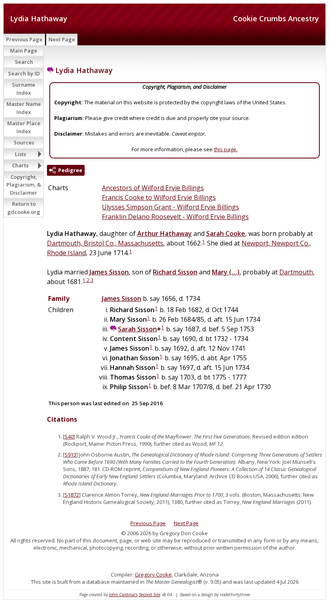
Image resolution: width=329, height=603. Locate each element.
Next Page (62, 39)
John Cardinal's (123, 594)
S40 (69, 436)
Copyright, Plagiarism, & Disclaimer (23, 184)
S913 (70, 454)
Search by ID (24, 73)
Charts (20, 165)
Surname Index (23, 88)
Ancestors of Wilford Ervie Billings (153, 187)
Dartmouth (296, 272)
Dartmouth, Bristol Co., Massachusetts (105, 243)
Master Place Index (24, 127)
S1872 (72, 494)
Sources (24, 142)
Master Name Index (23, 108)
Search (24, 61)
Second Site (149, 594)
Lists (20, 154)
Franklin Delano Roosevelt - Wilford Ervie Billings (175, 216)
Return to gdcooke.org (23, 207)
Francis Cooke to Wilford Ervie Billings (159, 197)
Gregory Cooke (153, 574)
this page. (226, 149)
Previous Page (24, 39)
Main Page (23, 50)
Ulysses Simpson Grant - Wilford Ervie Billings (170, 207)
